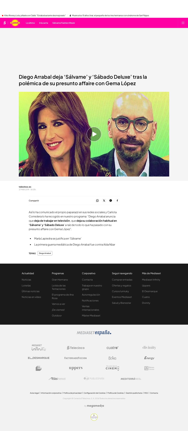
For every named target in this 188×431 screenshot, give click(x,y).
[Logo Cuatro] (112, 347)
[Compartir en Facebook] (117, 200)
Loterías (26, 285)
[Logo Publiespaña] (94, 378)
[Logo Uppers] (75, 368)
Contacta (87, 279)
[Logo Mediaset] (94, 334)
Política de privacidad (72, 393)
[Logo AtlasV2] (57, 378)
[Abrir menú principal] (183, 22)
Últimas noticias (31, 291)
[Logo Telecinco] (75, 347)
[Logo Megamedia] (95, 406)
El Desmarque (150, 291)
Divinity (146, 302)
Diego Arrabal (45, 253)
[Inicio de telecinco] (5, 22)
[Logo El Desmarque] (38, 358)
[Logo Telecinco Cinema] (112, 368)
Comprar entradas (122, 279)
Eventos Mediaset (122, 296)
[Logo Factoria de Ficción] (75, 358)
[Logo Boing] (112, 358)
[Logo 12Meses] (149, 368)
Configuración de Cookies (94, 393)
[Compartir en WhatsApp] (97, 200)
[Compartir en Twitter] (104, 200)
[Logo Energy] (149, 358)
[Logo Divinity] (149, 347)
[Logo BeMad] (39, 368)
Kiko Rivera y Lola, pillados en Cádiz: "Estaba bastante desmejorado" (35, 15)
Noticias (26, 279)
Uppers (146, 285)
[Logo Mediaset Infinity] (39, 347)
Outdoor (57, 315)
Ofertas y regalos (121, 285)
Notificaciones (90, 300)
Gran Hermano (60, 279)
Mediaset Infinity (151, 279)
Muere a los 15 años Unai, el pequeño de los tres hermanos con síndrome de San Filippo (110, 15)
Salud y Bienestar (121, 302)
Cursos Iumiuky (120, 291)
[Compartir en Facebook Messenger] (110, 200)
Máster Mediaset (91, 315)
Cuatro (146, 296)
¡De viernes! (58, 309)
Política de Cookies (116, 393)
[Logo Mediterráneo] (131, 378)
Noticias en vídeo (31, 296)
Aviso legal (34, 393)
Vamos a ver (58, 303)
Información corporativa (51, 393)
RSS (146, 393)
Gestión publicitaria (134, 393)
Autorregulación (91, 294)
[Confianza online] (94, 419)
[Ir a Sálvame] (15, 22)
